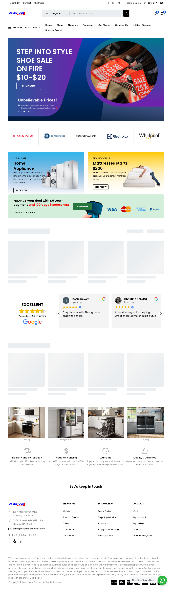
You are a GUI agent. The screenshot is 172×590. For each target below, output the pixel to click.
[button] (160, 313)
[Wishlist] (155, 13)
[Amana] (22, 136)
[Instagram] (119, 3)
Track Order (14, 3)
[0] (162, 13)
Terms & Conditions (24, 212)
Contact (27, 3)
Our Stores (39, 3)
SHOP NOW (28, 86)
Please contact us (41, 564)
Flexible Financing (66, 457)
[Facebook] (108, 3)
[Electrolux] (118, 136)
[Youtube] (113, 3)
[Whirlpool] (149, 136)
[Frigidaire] (86, 136)
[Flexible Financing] (66, 451)
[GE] (54, 136)
